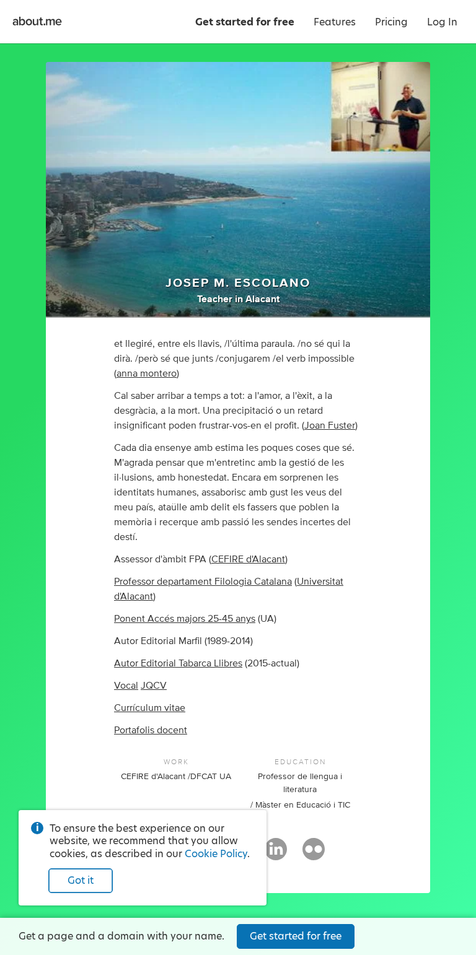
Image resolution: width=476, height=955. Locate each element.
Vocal (126, 686)
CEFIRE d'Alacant (248, 559)
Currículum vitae (149, 708)
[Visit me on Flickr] (313, 854)
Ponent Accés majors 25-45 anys (184, 619)
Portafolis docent (150, 730)
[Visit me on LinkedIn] (276, 854)
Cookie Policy (216, 854)
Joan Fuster (329, 425)
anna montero (147, 373)
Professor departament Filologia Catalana (203, 582)
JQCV (154, 686)
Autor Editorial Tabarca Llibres (178, 663)
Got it (81, 880)
